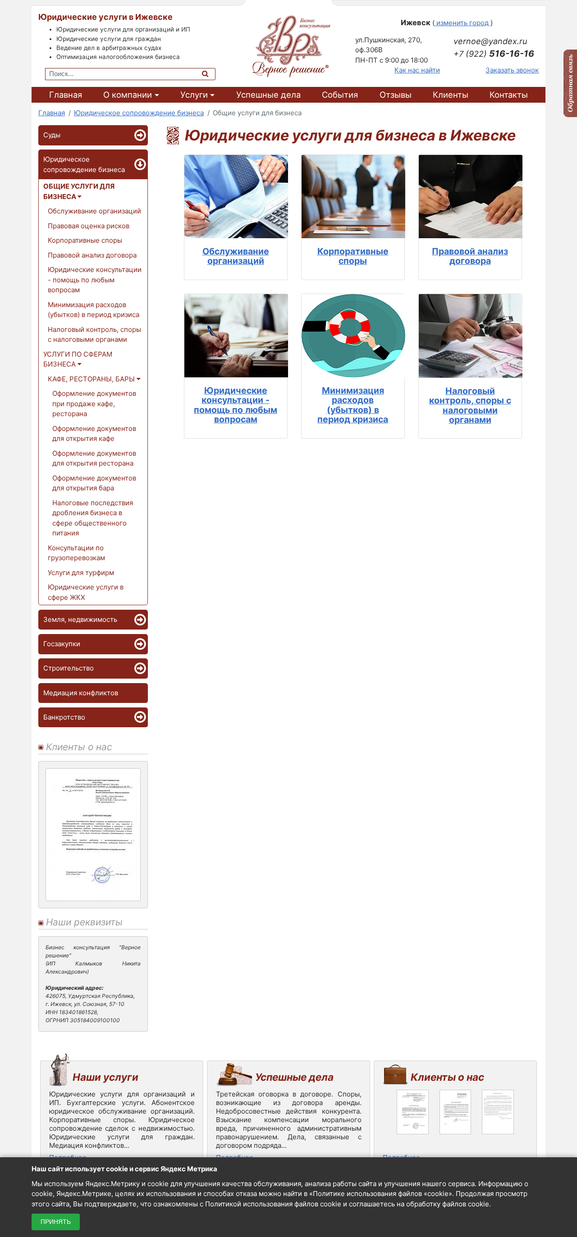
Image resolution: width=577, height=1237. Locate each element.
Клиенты (450, 95)
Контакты (509, 95)
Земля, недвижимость (80, 619)
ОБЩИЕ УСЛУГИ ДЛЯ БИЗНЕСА (78, 191)
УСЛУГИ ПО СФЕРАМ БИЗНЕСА (77, 359)
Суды (51, 135)
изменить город (462, 22)
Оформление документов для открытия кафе (94, 433)
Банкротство (64, 717)
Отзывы (396, 95)
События (340, 95)
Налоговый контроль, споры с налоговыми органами (94, 334)
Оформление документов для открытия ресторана (94, 458)
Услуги (194, 95)
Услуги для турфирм (81, 572)
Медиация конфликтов (80, 693)
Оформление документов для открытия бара (94, 483)
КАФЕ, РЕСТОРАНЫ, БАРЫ (92, 379)
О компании (127, 95)
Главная (65, 95)
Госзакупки (61, 643)
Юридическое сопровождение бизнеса (84, 164)
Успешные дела (268, 95)
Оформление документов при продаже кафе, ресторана (94, 403)
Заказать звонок (512, 70)
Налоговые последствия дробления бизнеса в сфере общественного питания (92, 518)
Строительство (68, 668)
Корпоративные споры (85, 240)
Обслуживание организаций (94, 211)
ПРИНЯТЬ (56, 1221)
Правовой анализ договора (92, 255)
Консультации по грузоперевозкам (76, 553)
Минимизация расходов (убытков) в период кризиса (93, 309)
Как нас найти (417, 70)
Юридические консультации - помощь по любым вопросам (95, 279)
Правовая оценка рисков (88, 226)
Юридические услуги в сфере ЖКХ (86, 592)
